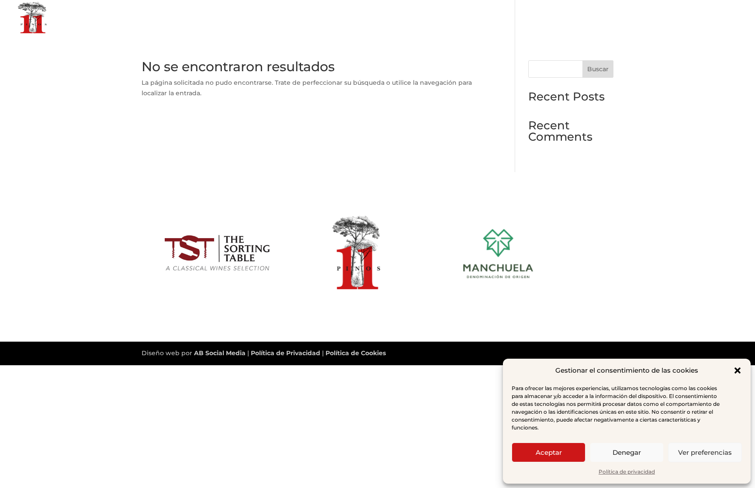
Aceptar (549, 452)
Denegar (627, 452)
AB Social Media (220, 353)
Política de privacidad (627, 471)
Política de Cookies (356, 353)
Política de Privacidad (286, 353)
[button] (737, 370)
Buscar (598, 69)
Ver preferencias (705, 452)
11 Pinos (681, 17)
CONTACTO (723, 17)
